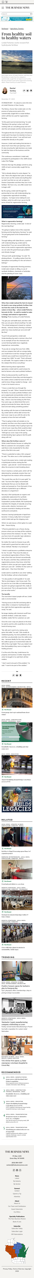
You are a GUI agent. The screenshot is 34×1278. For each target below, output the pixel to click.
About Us (17, 1203)
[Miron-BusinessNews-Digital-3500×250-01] (17, 812)
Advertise (17, 1196)
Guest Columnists (17, 1209)
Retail (29, 687)
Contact (17, 1191)
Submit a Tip (17, 1194)
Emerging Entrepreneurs (11, 857)
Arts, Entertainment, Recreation (14, 687)
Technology (23, 889)
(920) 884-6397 (17, 1163)
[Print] (27, 90)
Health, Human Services (10, 1058)
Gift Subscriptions (17, 1234)
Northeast (5, 28)
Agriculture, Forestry (17, 28)
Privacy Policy (7, 1269)
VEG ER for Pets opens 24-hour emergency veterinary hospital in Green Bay (14, 1062)
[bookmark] (31, 90)
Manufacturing (7, 1019)
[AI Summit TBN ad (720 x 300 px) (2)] (17, 218)
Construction (16, 719)
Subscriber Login (17, 1231)
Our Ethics (17, 1212)
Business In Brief (8, 1056)
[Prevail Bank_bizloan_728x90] (17, 19)
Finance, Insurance (9, 721)
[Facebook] (14, 1170)
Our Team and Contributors (17, 1206)
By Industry (17, 1181)
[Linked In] (17, 1170)
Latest (17, 1178)
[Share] (24, 90)
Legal (19, 721)
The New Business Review (17, 1219)
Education (15, 754)
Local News (6, 685)
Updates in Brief (17, 824)
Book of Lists (17, 1222)
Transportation (21, 1114)
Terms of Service (18, 1269)
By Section (17, 1184)
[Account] (3, 1)
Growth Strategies (9, 887)
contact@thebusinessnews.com (17, 1165)
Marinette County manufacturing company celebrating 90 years (15, 1023)
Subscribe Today (17, 1228)
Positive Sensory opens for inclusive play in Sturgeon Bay (16, 987)
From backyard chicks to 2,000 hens (13, 884)
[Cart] (6, 1)
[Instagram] (20, 1170)
